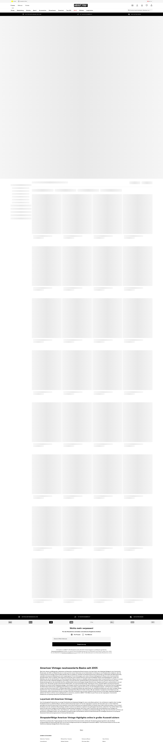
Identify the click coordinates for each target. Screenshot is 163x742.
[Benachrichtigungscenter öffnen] (142, 5)
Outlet (14, 1)
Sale (41, 67)
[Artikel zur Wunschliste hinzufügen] (59, 74)
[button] (132, 61)
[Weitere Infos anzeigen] (47, 116)
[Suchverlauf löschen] (151, 10)
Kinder (27, 5)
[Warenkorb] (151, 5)
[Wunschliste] (147, 5)
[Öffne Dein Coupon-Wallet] (132, 5)
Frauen (13, 5)
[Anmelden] (137, 5)
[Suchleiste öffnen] (129, 10)
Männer (20, 5)
